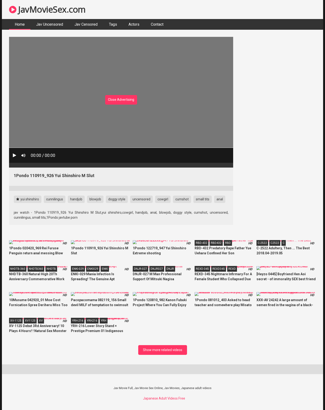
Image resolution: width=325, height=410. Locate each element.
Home (20, 24)
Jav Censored (86, 24)
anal (220, 199)
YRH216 (92, 320)
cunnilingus (54, 199)
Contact (157, 24)
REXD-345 (202, 268)
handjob (76, 199)
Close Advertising (121, 99)
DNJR (170, 268)
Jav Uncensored (49, 24)
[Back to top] (309, 395)
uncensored (141, 199)
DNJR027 (157, 268)
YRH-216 (77, 320)
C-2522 (262, 243)
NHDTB (51, 268)
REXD (232, 268)
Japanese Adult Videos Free (164, 398)
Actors (133, 24)
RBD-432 (201, 243)
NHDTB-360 (17, 268)
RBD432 (216, 243)
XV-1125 (15, 320)
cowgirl (163, 199)
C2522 (275, 243)
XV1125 (30, 320)
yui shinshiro (29, 199)
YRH (103, 320)
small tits (202, 199)
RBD (228, 243)
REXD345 (218, 268)
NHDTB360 (36, 268)
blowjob (95, 199)
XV (41, 320)
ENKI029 (92, 268)
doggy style (116, 199)
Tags (113, 24)
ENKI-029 (78, 268)
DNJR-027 (140, 268)
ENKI (105, 268)
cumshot (182, 199)
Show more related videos (162, 350)
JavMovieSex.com (51, 9)
